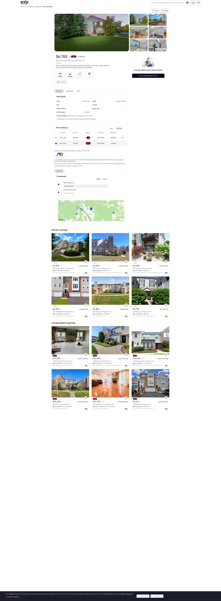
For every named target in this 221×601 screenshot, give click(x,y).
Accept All (143, 596)
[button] (91, 32)
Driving (98, 179)
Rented (119, 128)
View (122, 138)
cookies (11, 594)
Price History (62, 82)
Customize (157, 596)
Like (156, 11)
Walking (105, 179)
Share (166, 11)
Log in (193, 2)
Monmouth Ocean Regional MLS (91, 160)
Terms (122, 594)
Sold (111, 128)
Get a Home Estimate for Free (148, 76)
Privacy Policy (129, 594)
